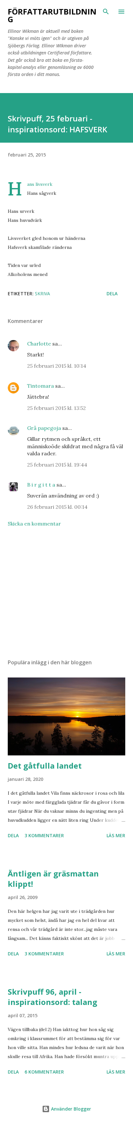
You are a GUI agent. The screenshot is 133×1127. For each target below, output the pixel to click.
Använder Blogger (70, 1109)
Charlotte (39, 343)
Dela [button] (112, 293)
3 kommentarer (44, 835)
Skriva (42, 293)
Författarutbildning (52, 15)
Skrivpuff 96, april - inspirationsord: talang (52, 996)
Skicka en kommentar (34, 523)
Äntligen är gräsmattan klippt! (53, 878)
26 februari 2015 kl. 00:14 (57, 507)
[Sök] (106, 11)
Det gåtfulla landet (45, 765)
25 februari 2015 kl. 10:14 (56, 366)
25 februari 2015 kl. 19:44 (57, 464)
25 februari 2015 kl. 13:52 (56, 408)
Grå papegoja (44, 428)
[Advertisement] (66, 593)
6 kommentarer (44, 1072)
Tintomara (40, 386)
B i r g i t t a (41, 484)
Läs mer (116, 835)
